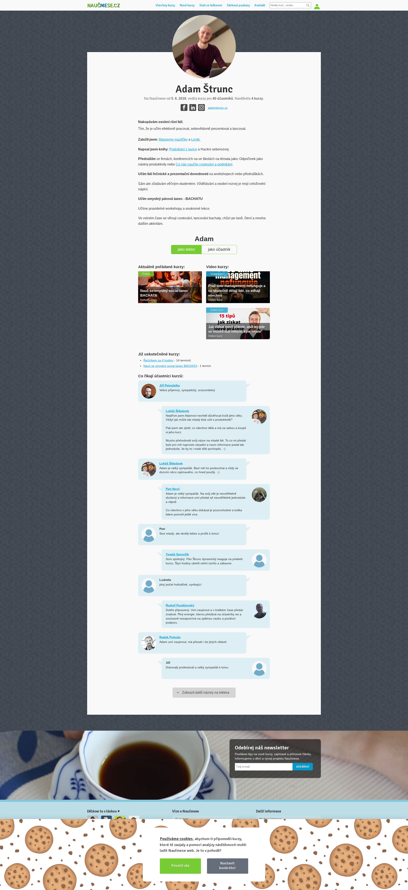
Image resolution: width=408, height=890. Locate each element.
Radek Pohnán (170, 637)
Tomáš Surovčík (177, 554)
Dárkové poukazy (238, 5)
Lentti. (195, 139)
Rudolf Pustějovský (180, 605)
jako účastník (219, 249)
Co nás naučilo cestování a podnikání (204, 164)
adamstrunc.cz (218, 107)
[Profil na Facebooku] (184, 107)
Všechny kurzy (165, 5)
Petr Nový (173, 489)
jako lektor (186, 249)
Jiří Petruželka (169, 385)
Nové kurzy (187, 5)
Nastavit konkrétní (227, 865)
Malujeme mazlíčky (173, 139)
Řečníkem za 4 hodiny (158, 360)
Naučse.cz (103, 5)
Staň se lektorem (210, 5)
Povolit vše (180, 865)
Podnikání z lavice (183, 149)
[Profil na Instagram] (201, 107)
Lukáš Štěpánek (177, 411)
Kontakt (260, 5)
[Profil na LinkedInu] (192, 107)
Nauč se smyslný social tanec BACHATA (170, 366)
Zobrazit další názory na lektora (205, 692)
